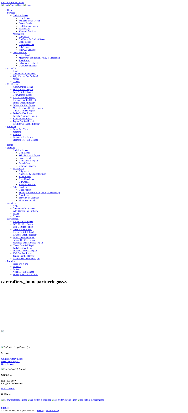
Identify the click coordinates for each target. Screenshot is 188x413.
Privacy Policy (52, 410)
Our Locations (8, 388)
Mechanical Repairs (10, 361)
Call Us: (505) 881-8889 (12, 2)
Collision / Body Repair (12, 359)
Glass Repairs (7, 364)
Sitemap (5, 408)
